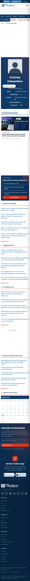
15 (23, 409)
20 (15, 412)
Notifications (4, 534)
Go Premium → (15, 197)
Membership (4, 561)
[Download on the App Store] (21, 475)
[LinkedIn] (14, 493)
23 (27, 412)
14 (19, 409)
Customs (3, 506)
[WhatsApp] (22, 493)
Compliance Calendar (7, 542)
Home (2, 16)
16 (27, 409)
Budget (15, 16)
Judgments (4, 539)
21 (19, 412)
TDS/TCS (3, 508)
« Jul (2, 421)
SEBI (2, 520)
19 (11, 412)
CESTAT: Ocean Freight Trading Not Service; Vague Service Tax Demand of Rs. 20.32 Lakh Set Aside (15, 235)
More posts (4, 241)
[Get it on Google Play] (9, 475)
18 (7, 412)
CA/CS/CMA (4, 527)
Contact (3, 559)
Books (7, 1)
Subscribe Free (7, 445)
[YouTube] (10, 493)
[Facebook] (2, 493)
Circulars (3, 537)
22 (23, 412)
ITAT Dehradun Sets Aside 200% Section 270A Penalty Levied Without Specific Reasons (13, 266)
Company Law (4, 517)
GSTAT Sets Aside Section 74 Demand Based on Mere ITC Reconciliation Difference (13, 216)
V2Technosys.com (5, 569)
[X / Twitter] (6, 493)
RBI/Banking (4, 522)
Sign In (25, 1)
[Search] (28, 16)
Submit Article (4, 554)
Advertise (3, 556)
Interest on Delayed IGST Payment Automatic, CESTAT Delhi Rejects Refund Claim (14, 252)
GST (2, 503)
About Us (3, 551)
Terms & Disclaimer (13, 572)
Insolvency (3, 525)
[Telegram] (26, 493)
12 (11, 409)
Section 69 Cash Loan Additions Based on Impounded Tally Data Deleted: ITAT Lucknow (14, 313)
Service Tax (22, 16)
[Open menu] (27, 5)
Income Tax (8, 16)
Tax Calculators (5, 544)
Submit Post (17, 1)
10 (3, 409)
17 (3, 412)
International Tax (5, 510)
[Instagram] (18, 493)
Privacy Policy (4, 572)
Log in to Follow (10, 86)
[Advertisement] (15, 41)
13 (15, 409)
